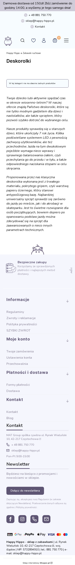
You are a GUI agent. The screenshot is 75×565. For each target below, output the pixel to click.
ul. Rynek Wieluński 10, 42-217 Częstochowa (36, 437)
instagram (22, 519)
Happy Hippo (13, 53)
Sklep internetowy (36, 563)
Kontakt (40, 27)
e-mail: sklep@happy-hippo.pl (36, 551)
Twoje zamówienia (20, 351)
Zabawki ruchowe (32, 53)
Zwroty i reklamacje (21, 318)
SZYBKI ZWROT (18, 330)
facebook (10, 519)
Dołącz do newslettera (25, 491)
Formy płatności (18, 385)
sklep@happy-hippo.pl (40, 21)
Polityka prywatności (21, 324)
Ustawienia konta (19, 357)
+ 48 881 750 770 (40, 15)
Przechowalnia (17, 364)
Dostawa (13, 391)
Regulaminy (15, 312)
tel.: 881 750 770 (51, 549)
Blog (9, 418)
